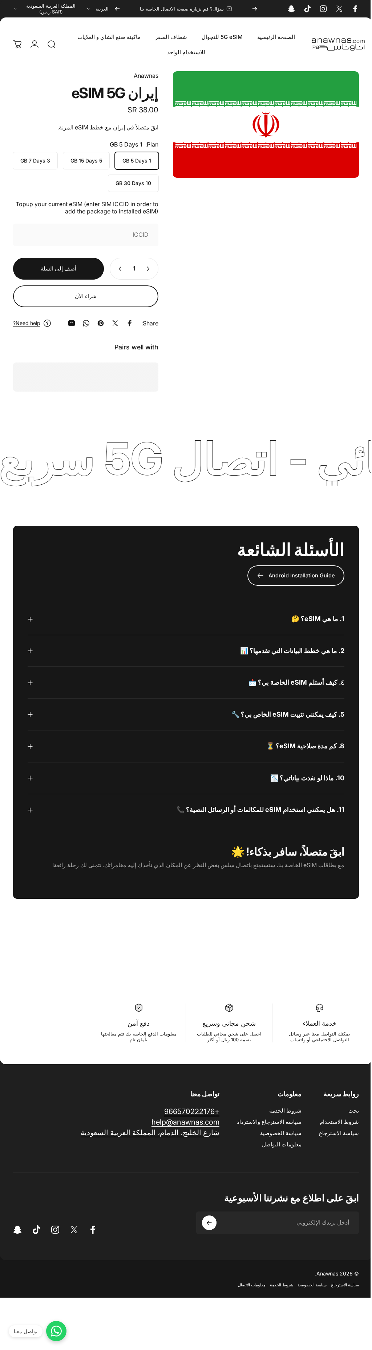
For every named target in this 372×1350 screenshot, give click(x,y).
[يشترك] (204, 1222)
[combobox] (97, 8)
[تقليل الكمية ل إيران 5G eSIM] (149, 268)
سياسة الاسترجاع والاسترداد (263, 1121)
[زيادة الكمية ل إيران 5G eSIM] (118, 268)
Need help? (26, 323)
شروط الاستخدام (333, 1121)
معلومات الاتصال (246, 1284)
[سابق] (255, 8)
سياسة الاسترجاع (333, 1133)
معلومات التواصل (276, 1144)
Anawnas (146, 75)
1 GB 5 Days (136, 160)
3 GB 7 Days (35, 160)
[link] (144, 1132)
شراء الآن (86, 296)
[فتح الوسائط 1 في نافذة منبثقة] (266, 124)
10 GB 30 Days (133, 183)
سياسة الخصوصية (275, 1133)
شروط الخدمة (280, 1110)
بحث (348, 1110)
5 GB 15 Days (86, 160)
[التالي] (117, 8)
